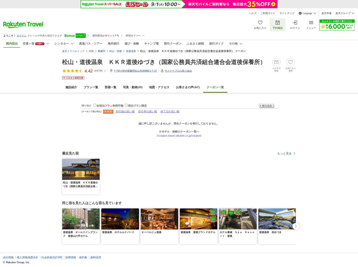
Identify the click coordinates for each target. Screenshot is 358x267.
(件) (98, 71)
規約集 (83, 257)
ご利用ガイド (267, 13)
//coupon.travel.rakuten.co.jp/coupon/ (179, 135)
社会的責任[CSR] (51, 257)
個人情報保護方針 (27, 257)
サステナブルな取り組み (178, 70)
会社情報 (8, 257)
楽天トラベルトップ (73, 51)
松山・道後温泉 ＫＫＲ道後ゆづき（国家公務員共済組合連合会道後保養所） (164, 62)
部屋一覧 (110, 87)
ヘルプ (252, 13)
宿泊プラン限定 (137, 105)
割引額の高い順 (125, 111)
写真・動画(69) (133, 87)
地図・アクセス (159, 87)
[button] (97, 161)
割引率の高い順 (147, 111)
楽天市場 (326, 13)
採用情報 (70, 257)
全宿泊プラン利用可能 (110, 105)
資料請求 (95, 257)
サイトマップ (286, 13)
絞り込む (266, 106)
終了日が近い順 (170, 111)
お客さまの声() (188, 87)
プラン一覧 (91, 87)
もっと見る (284, 153)
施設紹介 (71, 87)
